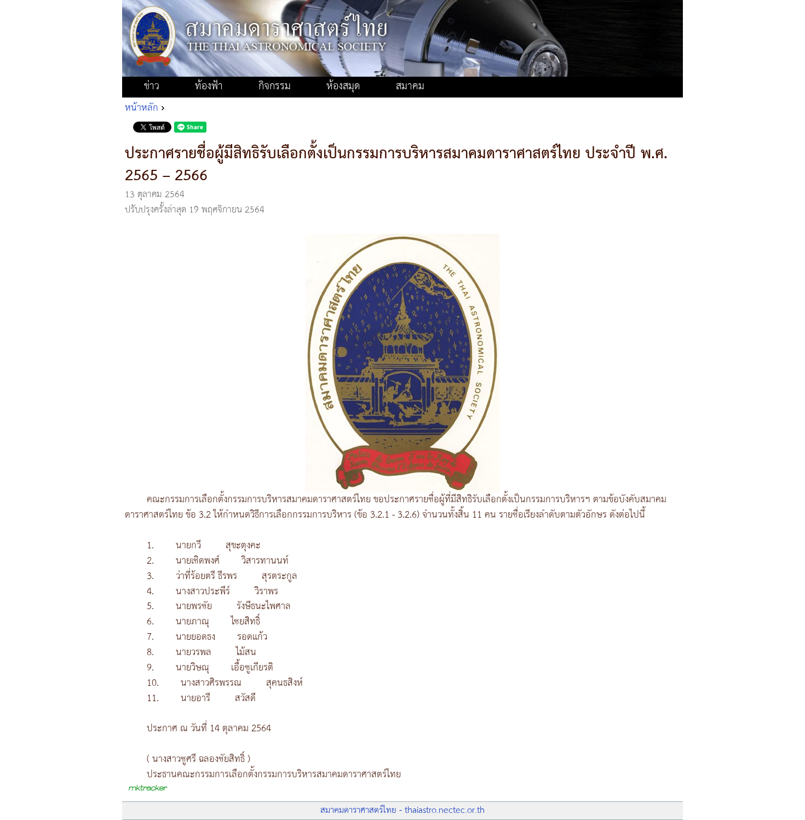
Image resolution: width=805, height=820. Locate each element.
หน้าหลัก (141, 108)
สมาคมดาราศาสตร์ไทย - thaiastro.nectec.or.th (402, 810)
